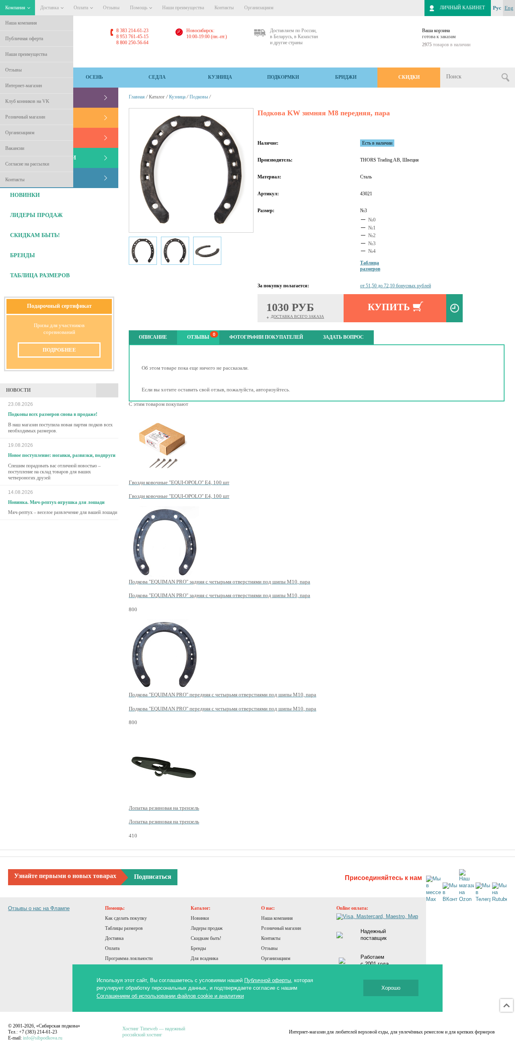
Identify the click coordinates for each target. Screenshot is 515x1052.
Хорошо (390, 988)
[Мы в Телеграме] (483, 892)
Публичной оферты (267, 980)
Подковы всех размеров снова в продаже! (52, 414)
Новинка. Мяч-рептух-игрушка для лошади (56, 502)
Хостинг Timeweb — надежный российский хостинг (153, 1032)
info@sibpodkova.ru (42, 1038)
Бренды (198, 948)
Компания (16, 7)
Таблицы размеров (124, 928)
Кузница (220, 77)
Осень (94, 77)
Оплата (81, 7)
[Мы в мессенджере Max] (433, 889)
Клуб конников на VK (27, 101)
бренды (22, 255)
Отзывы (13, 70)
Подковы (199, 97)
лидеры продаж (36, 215)
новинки (25, 195)
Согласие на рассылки (27, 164)
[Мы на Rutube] (499, 892)
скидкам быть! (35, 235)
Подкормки (283, 77)
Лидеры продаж (206, 928)
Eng (509, 8)
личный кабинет (462, 7)
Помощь (139, 7)
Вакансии (14, 148)
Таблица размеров (40, 275)
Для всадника (204, 958)
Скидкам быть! (206, 938)
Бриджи (345, 77)
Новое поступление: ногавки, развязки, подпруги (61, 455)
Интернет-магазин (23, 85)
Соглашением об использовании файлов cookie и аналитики (170, 996)
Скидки (409, 77)
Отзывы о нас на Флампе (39, 908)
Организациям (20, 132)
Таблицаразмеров (370, 266)
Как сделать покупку (126, 918)
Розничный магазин (25, 117)
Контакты (15, 179)
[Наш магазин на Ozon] (466, 886)
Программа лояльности (128, 958)
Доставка (50, 7)
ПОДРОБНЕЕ (59, 350)
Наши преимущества (26, 54)
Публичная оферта (24, 38)
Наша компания (21, 23)
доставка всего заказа (297, 316)
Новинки (200, 918)
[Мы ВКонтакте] (450, 892)
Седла (157, 77)
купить (389, 307)
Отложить (454, 308)
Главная (137, 97)
